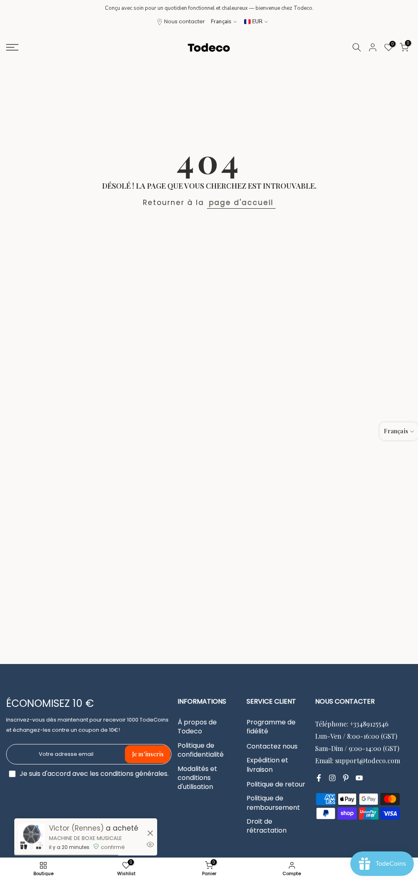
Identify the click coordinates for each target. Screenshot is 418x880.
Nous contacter (184, 21)
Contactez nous (272, 746)
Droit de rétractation (267, 826)
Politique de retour (276, 784)
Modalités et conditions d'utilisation (197, 778)
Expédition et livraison (267, 765)
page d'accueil (241, 202)
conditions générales (133, 773)
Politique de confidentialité (201, 750)
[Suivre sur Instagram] (332, 778)
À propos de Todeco (197, 727)
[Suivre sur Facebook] (318, 778)
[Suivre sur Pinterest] (345, 778)
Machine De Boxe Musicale (85, 838)
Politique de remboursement (273, 803)
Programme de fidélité (271, 727)
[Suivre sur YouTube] (359, 778)
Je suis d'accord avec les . (94, 773)
